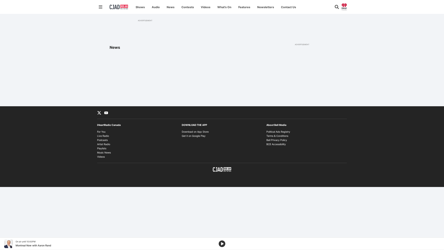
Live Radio (103, 135)
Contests (187, 7)
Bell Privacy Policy (276, 140)
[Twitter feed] (99, 112)
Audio (156, 7)
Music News (104, 152)
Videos (205, 7)
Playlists (101, 148)
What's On (224, 7)
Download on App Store (195, 131)
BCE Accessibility (276, 144)
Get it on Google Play (194, 135)
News (170, 7)
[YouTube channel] (106, 112)
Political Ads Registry (278, 131)
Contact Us (288, 7)
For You (101, 131)
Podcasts (102, 140)
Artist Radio (103, 144)
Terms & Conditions (277, 135)
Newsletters (265, 7)
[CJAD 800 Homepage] (119, 7)
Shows (140, 7)
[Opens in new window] (8, 243)
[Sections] (100, 6)
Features (244, 7)
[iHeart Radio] (344, 6)
